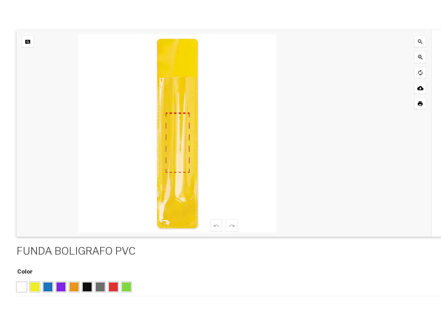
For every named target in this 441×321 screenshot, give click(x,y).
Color (25, 271)
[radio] (22, 287)
